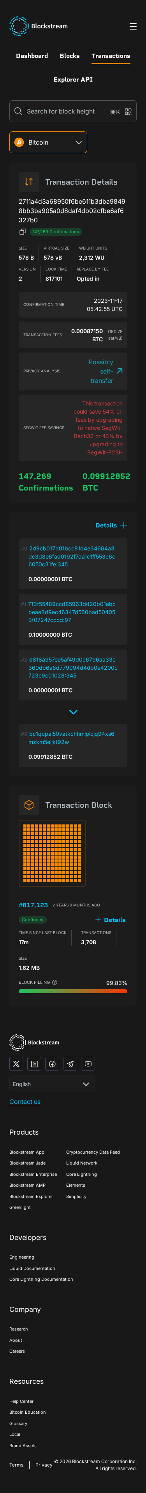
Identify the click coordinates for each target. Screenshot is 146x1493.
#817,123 (33, 905)
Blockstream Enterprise (33, 1174)
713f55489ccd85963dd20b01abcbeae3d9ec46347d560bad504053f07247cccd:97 (72, 612)
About (15, 1340)
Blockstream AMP (27, 1185)
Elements (75, 1185)
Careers (17, 1351)
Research (18, 1329)
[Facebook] (52, 1064)
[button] (111, 525)
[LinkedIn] (34, 1064)
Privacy (44, 1465)
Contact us (24, 1101)
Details (115, 920)
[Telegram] (70, 1064)
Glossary (18, 1423)
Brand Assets (23, 1445)
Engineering (21, 1257)
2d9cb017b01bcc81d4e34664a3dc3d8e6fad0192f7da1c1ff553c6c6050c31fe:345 (71, 556)
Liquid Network (81, 1163)
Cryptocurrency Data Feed (93, 1152)
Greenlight (20, 1207)
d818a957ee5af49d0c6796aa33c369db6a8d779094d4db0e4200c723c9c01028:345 (73, 667)
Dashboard (32, 55)
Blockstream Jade (27, 1163)
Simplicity (76, 1196)
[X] (16, 1064)
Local (14, 1434)
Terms (16, 1465)
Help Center (21, 1401)
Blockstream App (26, 1152)
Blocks (70, 55)
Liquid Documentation (32, 1268)
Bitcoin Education (27, 1412)
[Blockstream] (34, 1042)
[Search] (18, 111)
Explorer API (73, 79)
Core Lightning (81, 1174)
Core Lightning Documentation (41, 1279)
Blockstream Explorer (31, 1196)
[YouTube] (88, 1064)
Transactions (110, 55)
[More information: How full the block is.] (54, 982)
